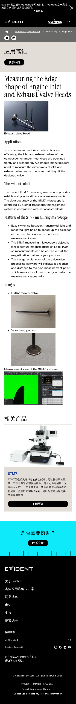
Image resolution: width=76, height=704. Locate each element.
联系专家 (38, 543)
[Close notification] (72, 8)
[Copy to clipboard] (6, 37)
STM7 (12, 473)
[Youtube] (69, 648)
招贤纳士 (11, 621)
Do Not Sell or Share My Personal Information (38, 693)
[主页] (6, 31)
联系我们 (14, 62)
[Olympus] (55, 22)
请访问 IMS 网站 (14, 660)
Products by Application (27, 32)
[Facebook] (60, 648)
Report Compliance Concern (37, 689)
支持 (8, 613)
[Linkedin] (64, 648)
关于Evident (14, 581)
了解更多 (38, 11)
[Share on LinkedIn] (13, 37)
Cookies (49, 684)
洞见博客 (11, 597)
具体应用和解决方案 (19, 589)
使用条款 (25, 684)
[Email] (69, 640)
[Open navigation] (70, 22)
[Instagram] (55, 648)
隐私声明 (37, 684)
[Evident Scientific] (14, 22)
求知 (8, 605)
